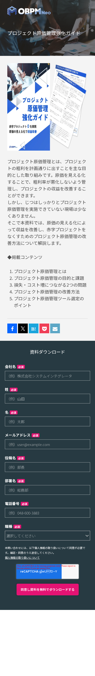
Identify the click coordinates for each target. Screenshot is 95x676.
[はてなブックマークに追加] (33, 328)
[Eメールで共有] (55, 328)
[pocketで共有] (44, 328)
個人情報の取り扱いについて (22, 557)
